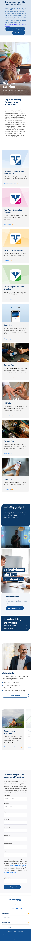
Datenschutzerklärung (10, 872)
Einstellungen (19, 33)
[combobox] (15, 799)
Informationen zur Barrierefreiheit (9, 934)
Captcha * (6, 876)
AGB (15, 931)
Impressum (10, 931)
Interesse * (7, 795)
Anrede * (6, 803)
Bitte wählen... (10, 807)
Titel (5, 812)
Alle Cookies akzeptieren (15, 29)
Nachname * (7, 827)
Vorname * (7, 819)
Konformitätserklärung (24, 934)
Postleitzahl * (7, 835)
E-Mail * (6, 851)
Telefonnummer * (8, 843)
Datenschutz (20, 931)
